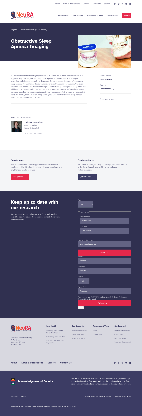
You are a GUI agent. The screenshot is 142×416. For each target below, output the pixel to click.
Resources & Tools (101, 326)
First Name (85, 217)
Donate (127, 16)
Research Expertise (78, 338)
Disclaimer (14, 396)
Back (81, 308)
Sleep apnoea (106, 79)
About (14, 362)
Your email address (86, 240)
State (80, 277)
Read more (18, 176)
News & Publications (32, 362)
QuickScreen (97, 334)
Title (79, 200)
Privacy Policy (118, 297)
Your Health (51, 326)
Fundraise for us (120, 338)
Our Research (78, 326)
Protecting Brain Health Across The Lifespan (54, 332)
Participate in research (122, 331)
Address (82, 257)
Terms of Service (85, 299)
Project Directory (78, 334)
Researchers (105, 89)
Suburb (81, 267)
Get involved (86, 176)
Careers (52, 362)
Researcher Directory (79, 331)
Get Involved (119, 326)
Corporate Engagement (122, 342)
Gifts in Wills (118, 334)
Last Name (84, 227)
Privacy (23, 396)
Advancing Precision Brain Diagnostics (55, 342)
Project (14, 30)
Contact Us (66, 362)
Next (102, 252)
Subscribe (102, 303)
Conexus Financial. (71, 406)
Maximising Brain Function (55, 337)
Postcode (82, 287)
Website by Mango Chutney (123, 396)
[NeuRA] (22, 15)
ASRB (95, 331)
